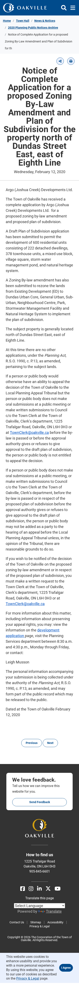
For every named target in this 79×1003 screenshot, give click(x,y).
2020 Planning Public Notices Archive (33, 27)
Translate (54, 911)
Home (7, 20)
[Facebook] (22, 889)
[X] (48, 889)
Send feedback (39, 802)
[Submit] (64, 8)
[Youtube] (57, 889)
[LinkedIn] (39, 889)
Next (50, 743)
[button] (60, 61)
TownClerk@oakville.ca (29, 432)
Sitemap (35, 922)
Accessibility (55, 922)
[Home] (25, 8)
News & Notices (44, 20)
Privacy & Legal (39, 926)
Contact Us (16, 922)
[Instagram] (31, 889)
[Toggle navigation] (71, 8)
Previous (31, 743)
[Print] (71, 61)
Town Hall (22, 20)
